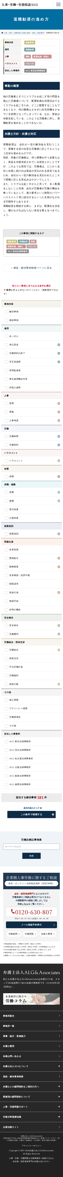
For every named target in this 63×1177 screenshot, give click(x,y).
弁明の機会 (15, 610)
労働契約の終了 (17, 353)
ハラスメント (16, 461)
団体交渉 (13, 658)
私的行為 (13, 592)
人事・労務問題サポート (15, 1107)
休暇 (11, 476)
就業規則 (13, 534)
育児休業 (13, 509)
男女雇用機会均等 (18, 379)
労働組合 (13, 650)
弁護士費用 (46, 934)
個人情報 (13, 700)
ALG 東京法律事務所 (36, 70)
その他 (12, 726)
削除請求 (13, 584)
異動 (28, 56)
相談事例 (30, 42)
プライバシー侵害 (18, 708)
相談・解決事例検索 (13, 1076)
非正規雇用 (15, 362)
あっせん (13, 336)
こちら (25, 904)
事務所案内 (8, 1016)
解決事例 (13, 312)
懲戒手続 (13, 601)
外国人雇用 (15, 387)
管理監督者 (15, 370)
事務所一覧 (8, 1026)
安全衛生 (13, 625)
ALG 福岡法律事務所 (20, 784)
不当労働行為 (16, 667)
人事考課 (13, 420)
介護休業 (13, 518)
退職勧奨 (30, 49)
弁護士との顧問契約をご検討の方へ (21, 1087)
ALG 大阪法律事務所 (20, 767)
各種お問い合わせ (12, 1056)
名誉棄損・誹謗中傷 (19, 575)
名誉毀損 (13, 549)
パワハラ (30, 63)
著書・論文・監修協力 (14, 1036)
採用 (11, 403)
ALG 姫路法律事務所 (20, 776)
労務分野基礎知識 (12, 1117)
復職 (11, 501)
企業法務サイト (11, 1127)
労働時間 (13, 436)
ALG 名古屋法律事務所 (21, 758)
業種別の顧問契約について (16, 1097)
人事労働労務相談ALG (20, 4)
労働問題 (29, 934)
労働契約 (13, 445)
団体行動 (13, 684)
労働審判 (13, 634)
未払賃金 (13, 345)
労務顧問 (13, 934)
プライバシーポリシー (31, 1146)
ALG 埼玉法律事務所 (20, 750)
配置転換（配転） (41, 56)
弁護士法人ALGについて (15, 1066)
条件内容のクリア (31, 808)
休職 (11, 492)
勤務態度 (13, 567)
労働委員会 (15, 717)
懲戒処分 (13, 558)
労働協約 (13, 675)
